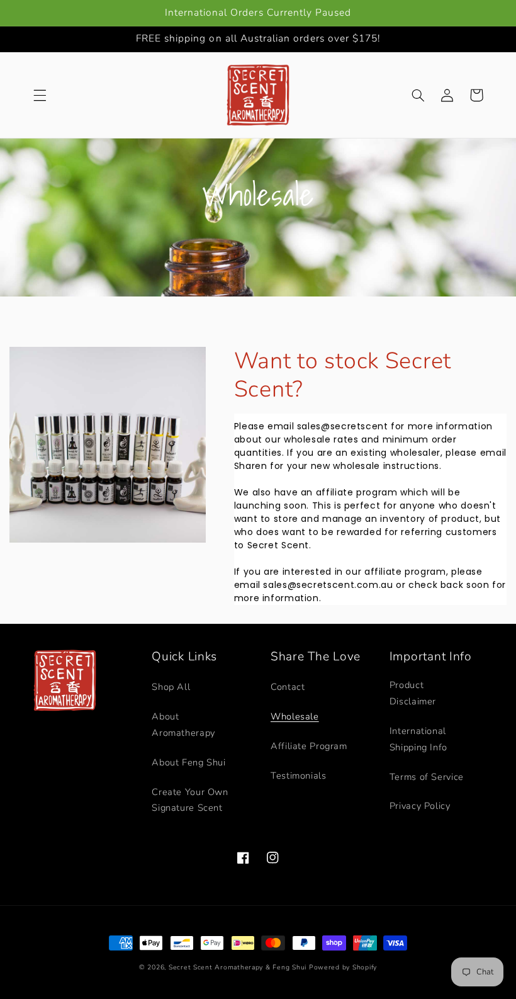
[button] (39, 95)
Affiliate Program (309, 746)
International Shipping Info (418, 739)
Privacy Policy (420, 805)
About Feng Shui (188, 762)
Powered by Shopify (343, 967)
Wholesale (295, 716)
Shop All (171, 686)
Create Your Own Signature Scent (190, 800)
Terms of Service (427, 776)
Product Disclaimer (413, 693)
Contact (288, 686)
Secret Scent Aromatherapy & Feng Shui (237, 967)
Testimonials (299, 775)
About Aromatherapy (183, 724)
